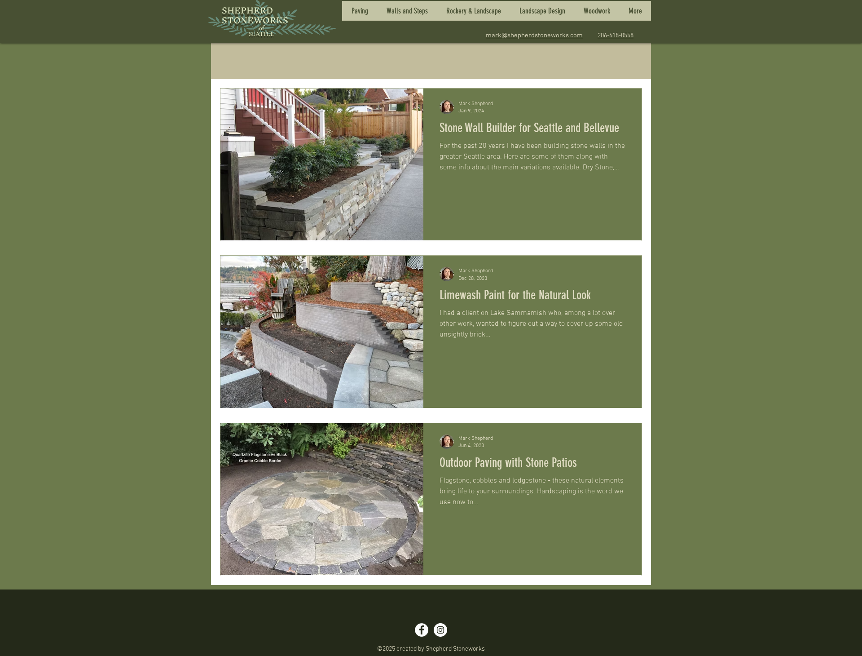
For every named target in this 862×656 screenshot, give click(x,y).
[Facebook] (421, 630)
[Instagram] (440, 630)
